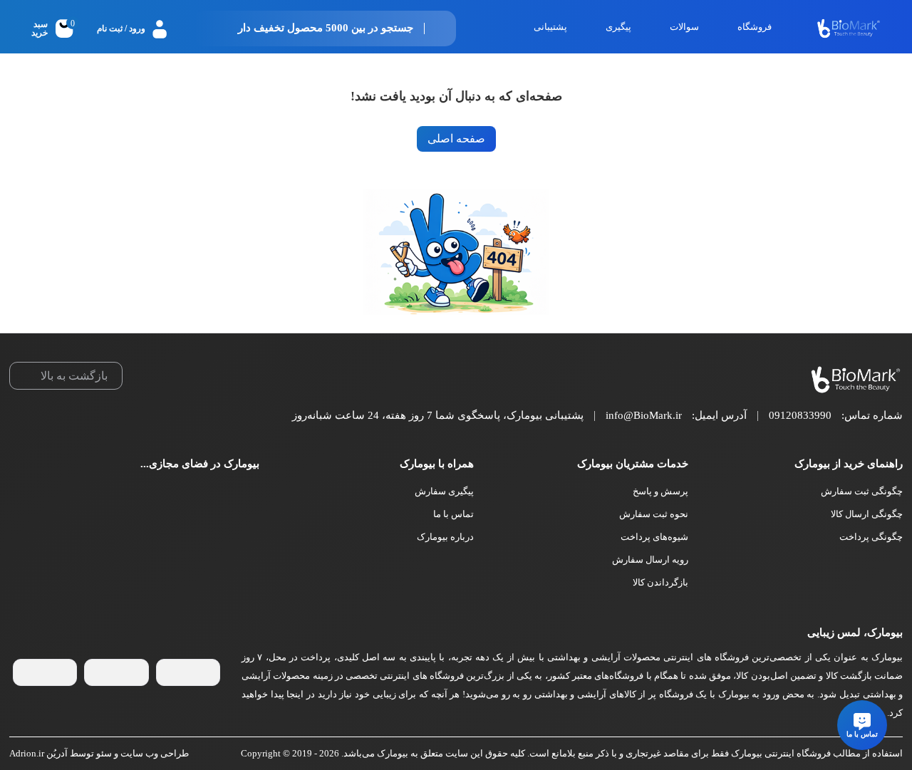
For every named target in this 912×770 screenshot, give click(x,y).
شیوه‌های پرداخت (654, 536)
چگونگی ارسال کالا (867, 514)
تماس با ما (453, 514)
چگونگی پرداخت (871, 536)
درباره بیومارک (445, 536)
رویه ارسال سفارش (650, 559)
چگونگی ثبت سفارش (862, 491)
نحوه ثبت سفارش (653, 514)
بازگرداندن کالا (660, 582)
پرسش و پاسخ (660, 491)
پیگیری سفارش (444, 491)
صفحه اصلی (456, 138)
